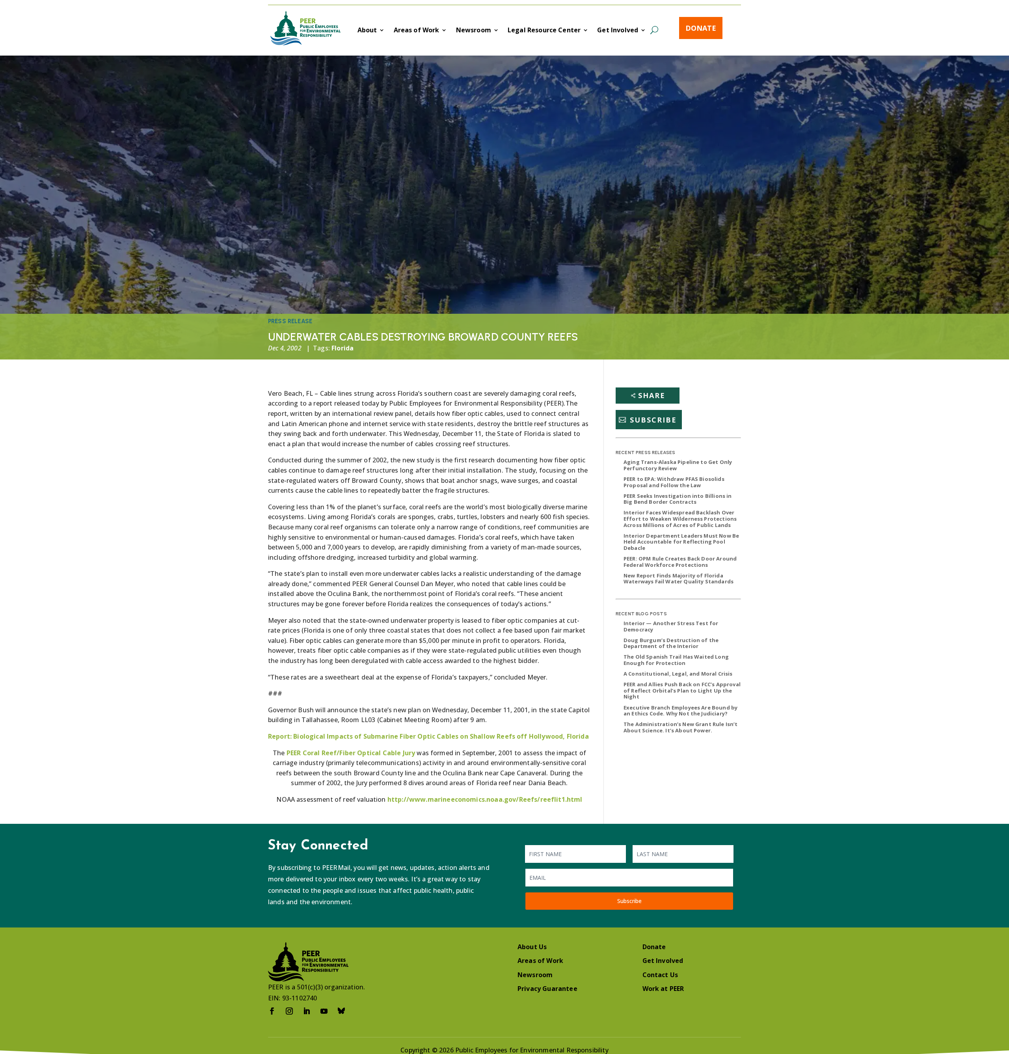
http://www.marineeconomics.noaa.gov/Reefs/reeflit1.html (485, 799)
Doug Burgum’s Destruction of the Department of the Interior (671, 643)
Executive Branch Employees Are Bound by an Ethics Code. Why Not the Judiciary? (680, 710)
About (367, 30)
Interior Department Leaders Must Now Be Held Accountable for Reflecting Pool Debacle (681, 541)
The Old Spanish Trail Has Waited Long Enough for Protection (676, 660)
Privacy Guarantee (547, 988)
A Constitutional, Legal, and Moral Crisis (678, 673)
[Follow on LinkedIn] (307, 1011)
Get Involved (617, 30)
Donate (700, 28)
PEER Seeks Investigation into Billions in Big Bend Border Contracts (678, 499)
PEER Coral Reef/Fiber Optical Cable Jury (351, 753)
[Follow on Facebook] (272, 1011)
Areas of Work (416, 30)
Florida (342, 348)
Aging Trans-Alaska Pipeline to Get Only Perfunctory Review (678, 465)
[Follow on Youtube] (324, 1011)
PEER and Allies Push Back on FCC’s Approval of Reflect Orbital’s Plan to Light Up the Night (682, 690)
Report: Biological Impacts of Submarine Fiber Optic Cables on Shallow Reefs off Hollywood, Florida (428, 736)
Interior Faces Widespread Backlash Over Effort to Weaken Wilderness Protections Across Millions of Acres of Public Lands (680, 518)
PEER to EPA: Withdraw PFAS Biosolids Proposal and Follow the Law (674, 482)
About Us (532, 946)
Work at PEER (663, 988)
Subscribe (653, 420)
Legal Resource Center (544, 30)
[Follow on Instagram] (289, 1011)
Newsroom (473, 30)
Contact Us (660, 974)
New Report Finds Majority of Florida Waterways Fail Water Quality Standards (678, 578)
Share (651, 395)
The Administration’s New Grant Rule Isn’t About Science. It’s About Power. (681, 727)
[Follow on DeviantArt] (341, 1011)
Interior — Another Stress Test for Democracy (671, 626)
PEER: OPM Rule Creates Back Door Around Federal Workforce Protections (680, 561)
